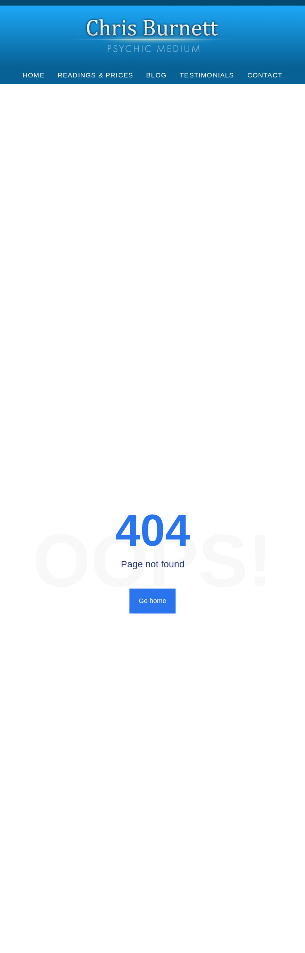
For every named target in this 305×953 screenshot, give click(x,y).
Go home (152, 601)
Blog (156, 75)
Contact (264, 75)
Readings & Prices (95, 75)
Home (34, 75)
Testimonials (207, 75)
